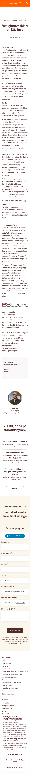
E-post (10, 564)
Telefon (10, 575)
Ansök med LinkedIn (16, 536)
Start (3, 660)
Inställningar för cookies (15, 767)
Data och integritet (8, 691)
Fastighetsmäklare (10, 364)
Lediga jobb (5, 666)
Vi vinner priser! (7, 685)
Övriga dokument (9, 598)
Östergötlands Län (8, 706)
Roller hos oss (6, 663)
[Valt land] (3, 580)
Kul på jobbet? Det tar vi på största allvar (15, 672)
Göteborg (5, 711)
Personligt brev (8, 609)
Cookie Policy (13, 738)
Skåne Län (7, 371)
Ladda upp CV (13, 586)
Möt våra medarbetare (9, 677)
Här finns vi (5, 680)
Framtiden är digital (8, 669)
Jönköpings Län (7, 708)
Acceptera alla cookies (15, 754)
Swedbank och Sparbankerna (11, 682)
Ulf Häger (15, 411)
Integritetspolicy (7, 639)
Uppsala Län (6, 714)
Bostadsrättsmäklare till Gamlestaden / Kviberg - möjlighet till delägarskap (15, 455)
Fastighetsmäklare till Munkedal (15, 441)
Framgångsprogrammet (10, 688)
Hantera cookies (8, 694)
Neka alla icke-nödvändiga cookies (15, 761)
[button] (26, 3)
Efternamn (12, 553)
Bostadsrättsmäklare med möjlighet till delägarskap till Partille (15, 471)
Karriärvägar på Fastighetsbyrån (12, 674)
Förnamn (11, 542)
